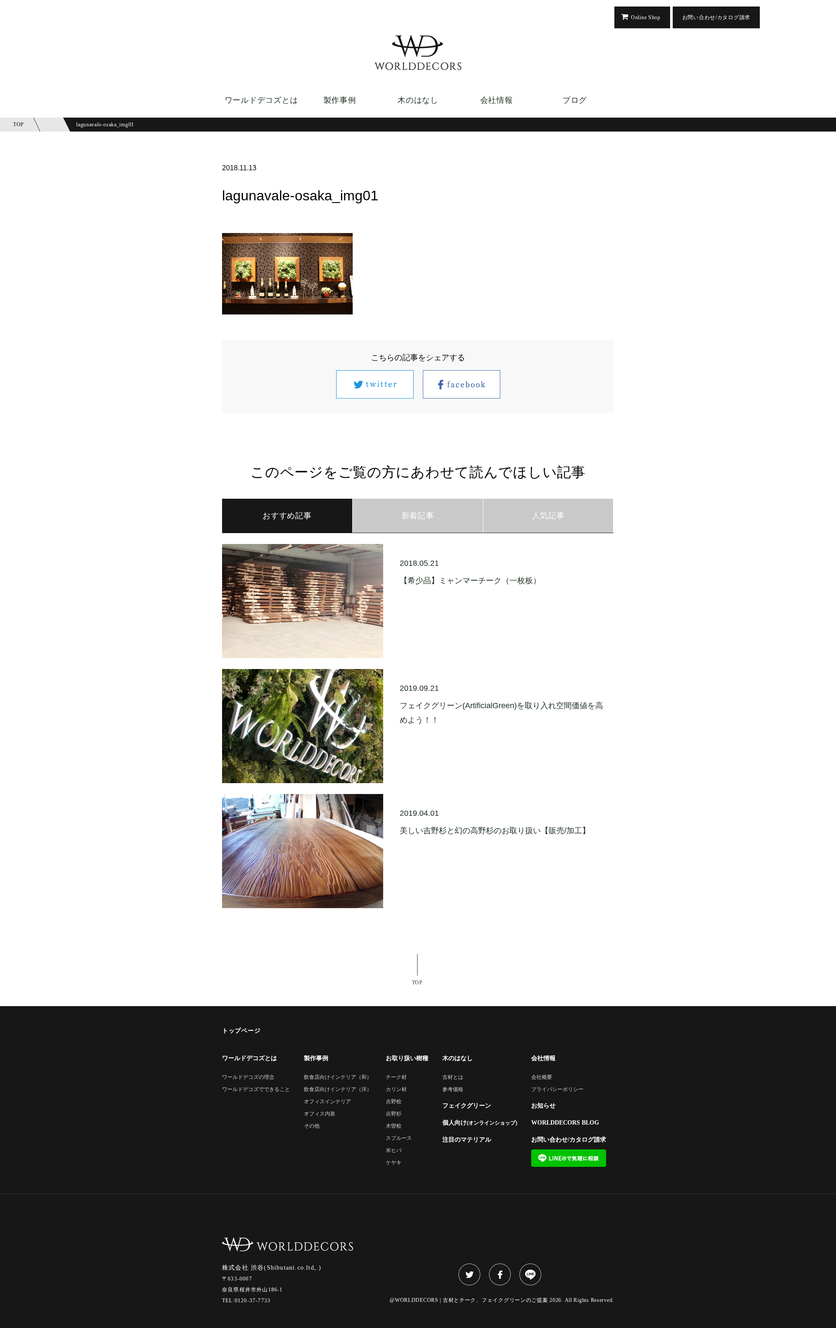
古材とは (452, 1077)
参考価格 (452, 1089)
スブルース (399, 1138)
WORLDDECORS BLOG (565, 1123)
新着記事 (417, 515)
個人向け (479, 1123)
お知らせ (543, 1106)
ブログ (575, 100)
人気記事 (548, 515)
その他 (312, 1126)
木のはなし (418, 100)
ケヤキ (393, 1163)
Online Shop (646, 17)
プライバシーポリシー (557, 1089)
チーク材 (396, 1077)
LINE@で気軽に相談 (568, 1158)
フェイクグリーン (466, 1106)
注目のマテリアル (466, 1140)
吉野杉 (393, 1114)
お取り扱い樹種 (407, 1058)
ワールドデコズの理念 (248, 1077)
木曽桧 (393, 1126)
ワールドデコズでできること (256, 1089)
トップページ (241, 1031)
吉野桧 (393, 1102)
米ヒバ (393, 1150)
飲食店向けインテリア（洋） (338, 1089)
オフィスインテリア (327, 1102)
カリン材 (396, 1089)
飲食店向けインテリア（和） (338, 1077)
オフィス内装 (319, 1114)
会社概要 (541, 1077)
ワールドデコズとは (261, 100)
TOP (417, 982)
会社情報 (496, 100)
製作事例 (340, 100)
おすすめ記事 (287, 515)
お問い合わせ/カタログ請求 (716, 17)
